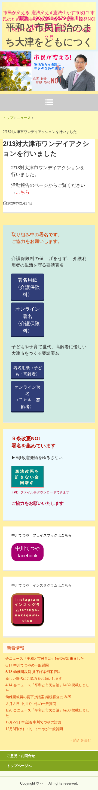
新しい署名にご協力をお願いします (33, 679)
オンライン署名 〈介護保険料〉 (29, 320)
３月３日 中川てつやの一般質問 (30, 704)
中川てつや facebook (29, 552)
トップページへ (19, 766)
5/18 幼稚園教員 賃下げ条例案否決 (32, 672)
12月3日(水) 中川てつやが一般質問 (34, 729)
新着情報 (15, 648)
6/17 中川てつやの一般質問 (27, 665)
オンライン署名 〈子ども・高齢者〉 (29, 397)
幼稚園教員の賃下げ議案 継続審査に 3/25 (38, 697)
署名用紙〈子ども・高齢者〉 (27, 370)
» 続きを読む (80, 740)
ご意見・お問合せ (21, 756)
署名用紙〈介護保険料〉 (27, 287)
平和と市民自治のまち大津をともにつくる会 (49, 41)
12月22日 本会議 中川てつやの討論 (33, 722)
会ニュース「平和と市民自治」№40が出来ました (44, 658)
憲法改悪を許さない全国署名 (27, 477)
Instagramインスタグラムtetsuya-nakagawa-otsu (27, 610)
